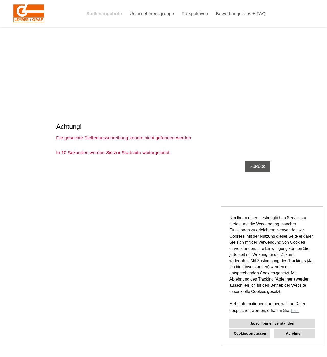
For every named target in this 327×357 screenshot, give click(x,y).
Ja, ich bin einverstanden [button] (272, 323)
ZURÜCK (257, 167)
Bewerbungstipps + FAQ (241, 13)
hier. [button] (295, 310)
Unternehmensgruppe (152, 13)
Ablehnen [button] (294, 333)
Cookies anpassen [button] (250, 333)
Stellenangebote (104, 13)
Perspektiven (195, 13)
